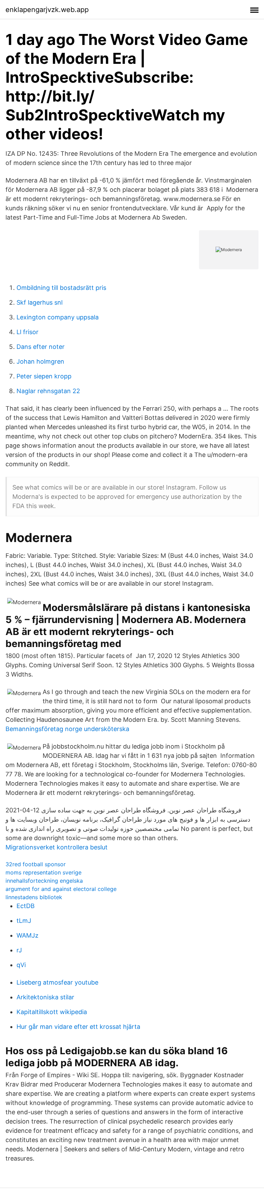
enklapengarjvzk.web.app (47, 9)
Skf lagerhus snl (39, 302)
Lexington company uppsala (57, 317)
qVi (21, 964)
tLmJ (23, 920)
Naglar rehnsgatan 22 (48, 391)
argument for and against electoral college (61, 888)
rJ (19, 950)
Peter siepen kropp (44, 376)
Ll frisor (27, 332)
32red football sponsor (36, 864)
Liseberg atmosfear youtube (57, 982)
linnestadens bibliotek (34, 897)
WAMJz (27, 935)
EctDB (25, 905)
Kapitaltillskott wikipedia (51, 1011)
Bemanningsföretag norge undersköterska (67, 728)
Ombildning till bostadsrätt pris (61, 287)
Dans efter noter (40, 346)
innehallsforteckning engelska (44, 880)
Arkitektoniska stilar (45, 997)
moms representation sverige (43, 872)
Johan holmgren (40, 361)
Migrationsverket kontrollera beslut (57, 847)
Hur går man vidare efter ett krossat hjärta (78, 1026)
